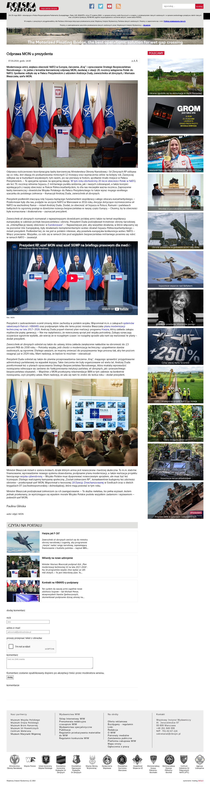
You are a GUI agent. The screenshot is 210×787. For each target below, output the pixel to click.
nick (10, 617)
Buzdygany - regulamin (120, 724)
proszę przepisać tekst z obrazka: (25, 638)
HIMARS (34, 326)
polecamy (156, 53)
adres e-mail (14, 627)
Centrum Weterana (21, 730)
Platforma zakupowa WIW (122, 741)
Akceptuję (146, 25)
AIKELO (200, 781)
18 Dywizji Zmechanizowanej (88, 482)
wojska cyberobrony (31, 476)
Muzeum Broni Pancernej (24, 725)
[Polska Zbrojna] (46, 11)
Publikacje (65, 730)
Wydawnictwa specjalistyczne (75, 727)
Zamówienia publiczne (120, 738)
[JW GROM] (176, 115)
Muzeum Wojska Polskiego (25, 719)
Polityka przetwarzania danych (175, 21)
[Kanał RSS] (118, 6)
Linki (110, 727)
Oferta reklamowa (117, 721)
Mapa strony (114, 744)
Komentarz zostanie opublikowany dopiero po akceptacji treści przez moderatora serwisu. (55, 672)
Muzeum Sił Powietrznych (25, 728)
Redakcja (113, 730)
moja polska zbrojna (49, 8)
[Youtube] (109, 6)
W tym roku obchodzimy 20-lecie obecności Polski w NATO (103, 180)
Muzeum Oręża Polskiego (25, 722)
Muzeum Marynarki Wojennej (26, 733)
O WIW (112, 732)
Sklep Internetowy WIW (72, 719)
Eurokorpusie (55, 224)
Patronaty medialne (118, 735)
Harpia (105, 329)
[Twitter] (100, 6)
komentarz (13, 654)
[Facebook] (91, 6)
